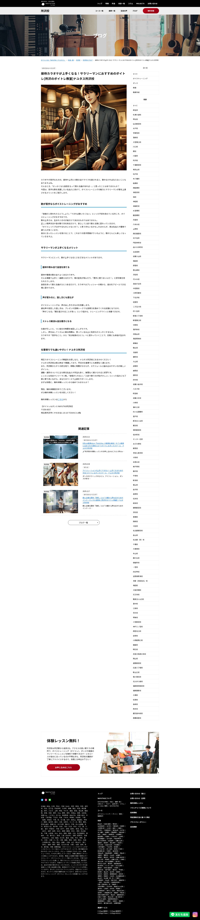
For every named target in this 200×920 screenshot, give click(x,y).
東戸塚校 (136, 466)
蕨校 (134, 151)
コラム (130, 3)
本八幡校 (136, 178)
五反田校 (136, 252)
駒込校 (135, 348)
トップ (99, 3)
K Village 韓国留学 (115, 911)
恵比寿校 (136, 270)
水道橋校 (136, 210)
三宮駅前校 (137, 622)
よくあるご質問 (102, 806)
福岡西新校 (137, 690)
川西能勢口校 (138, 640)
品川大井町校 (138, 247)
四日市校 (136, 572)
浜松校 (135, 512)
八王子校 (136, 389)
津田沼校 (136, 192)
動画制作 (100, 816)
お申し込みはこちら (63, 767)
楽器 (134, 87)
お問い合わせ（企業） (138, 798)
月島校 (135, 220)
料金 (113, 3)
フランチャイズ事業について (140, 808)
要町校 (135, 357)
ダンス (135, 83)
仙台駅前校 (137, 124)
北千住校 (136, 238)
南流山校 (136, 169)
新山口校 (136, 672)
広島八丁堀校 (138, 667)
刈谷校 (135, 526)
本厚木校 (136, 462)
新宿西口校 (137, 320)
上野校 (135, 229)
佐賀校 (135, 700)
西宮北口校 (137, 631)
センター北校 (138, 439)
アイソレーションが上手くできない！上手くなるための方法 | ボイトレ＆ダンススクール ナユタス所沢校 (103, 471)
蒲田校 (135, 261)
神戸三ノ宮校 (138, 626)
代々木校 (136, 279)
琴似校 (135, 119)
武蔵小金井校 (138, 384)
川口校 (135, 146)
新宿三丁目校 (138, 316)
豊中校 (135, 603)
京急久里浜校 (138, 453)
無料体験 (151, 11)
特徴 (107, 3)
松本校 (135, 498)
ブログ (135, 11)
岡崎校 (135, 521)
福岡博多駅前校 (138, 686)
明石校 (135, 649)
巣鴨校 (135, 343)
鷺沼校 (135, 425)
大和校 (135, 457)
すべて (135, 74)
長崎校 (135, 704)
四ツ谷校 (136, 311)
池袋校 (135, 352)
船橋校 (135, 183)
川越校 (135, 156)
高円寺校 (136, 329)
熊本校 (135, 709)
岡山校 (135, 658)
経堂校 (135, 302)
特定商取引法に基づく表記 (140, 817)
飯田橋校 (136, 215)
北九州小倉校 (138, 681)
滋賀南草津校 (138, 576)
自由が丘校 (137, 284)
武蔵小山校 (137, 256)
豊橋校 (135, 517)
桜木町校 (136, 434)
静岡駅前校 (137, 508)
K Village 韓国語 (103, 911)
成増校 (135, 366)
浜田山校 (136, 334)
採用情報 (133, 812)
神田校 (135, 201)
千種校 (135, 544)
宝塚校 (135, 636)
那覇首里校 (137, 718)
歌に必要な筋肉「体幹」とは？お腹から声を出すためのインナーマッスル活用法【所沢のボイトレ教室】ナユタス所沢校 (103, 500)
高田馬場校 (137, 338)
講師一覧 (112, 11)
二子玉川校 (137, 306)
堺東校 (135, 617)
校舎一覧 (121, 3)
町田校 (135, 393)
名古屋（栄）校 (138, 540)
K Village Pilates (103, 913)
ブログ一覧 (83, 522)
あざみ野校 (137, 444)
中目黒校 (136, 288)
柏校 (134, 197)
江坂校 (135, 608)
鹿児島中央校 (138, 713)
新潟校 (135, 480)
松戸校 (135, 174)
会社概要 (133, 827)
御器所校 (136, 562)
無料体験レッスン (136, 803)
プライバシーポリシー (138, 822)
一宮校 (135, 567)
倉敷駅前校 (137, 663)
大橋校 (135, 695)
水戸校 (135, 128)
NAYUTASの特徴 (103, 802)
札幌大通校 (137, 115)
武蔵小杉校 (137, 398)
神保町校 (136, 206)
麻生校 (135, 110)
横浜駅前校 (137, 430)
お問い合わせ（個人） (138, 793)
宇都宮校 (136, 133)
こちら (60, 399)
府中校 (135, 380)
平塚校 (135, 476)
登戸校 (135, 416)
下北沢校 (136, 297)
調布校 (135, 375)
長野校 (135, 494)
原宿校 (135, 265)
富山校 (135, 485)
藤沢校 (135, 471)
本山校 (135, 553)
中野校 (135, 325)
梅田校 (135, 585)
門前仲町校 (137, 242)
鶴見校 (135, 448)
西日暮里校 (137, 233)
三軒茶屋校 (137, 293)
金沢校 (135, 489)
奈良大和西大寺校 (139, 654)
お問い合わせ (152, 3)
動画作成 (136, 92)
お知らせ (100, 804)
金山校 (135, 535)
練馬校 (135, 370)
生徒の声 (124, 11)
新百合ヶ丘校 (138, 421)
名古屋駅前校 (138, 530)
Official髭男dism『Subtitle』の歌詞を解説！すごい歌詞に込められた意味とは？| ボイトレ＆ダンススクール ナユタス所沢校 (103, 445)
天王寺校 (136, 594)
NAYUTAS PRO (114, 806)
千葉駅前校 (137, 165)
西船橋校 (136, 188)
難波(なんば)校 (138, 599)
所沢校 (45, 11)
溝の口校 (136, 407)
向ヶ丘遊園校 (138, 412)
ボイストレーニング (140, 78)
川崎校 (135, 402)
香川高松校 (137, 677)
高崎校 (135, 137)
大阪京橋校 (137, 590)
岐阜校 (135, 503)
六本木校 (136, 224)
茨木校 (135, 613)
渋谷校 (135, 274)
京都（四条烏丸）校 (140, 581)
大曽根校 (136, 549)
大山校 (135, 361)
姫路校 (135, 645)
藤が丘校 (136, 558)
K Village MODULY (115, 913)
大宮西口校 (137, 142)
